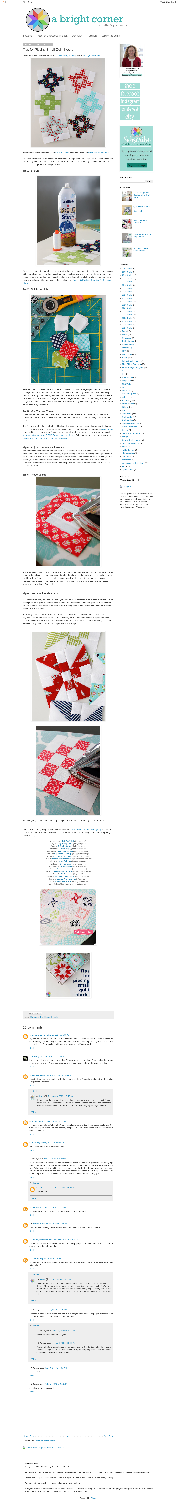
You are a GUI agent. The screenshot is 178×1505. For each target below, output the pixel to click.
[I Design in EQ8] (128, 487)
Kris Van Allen (38, 1075)
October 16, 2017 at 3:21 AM (52, 1056)
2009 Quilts (127, 272)
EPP (124, 351)
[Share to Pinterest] (41, 1013)
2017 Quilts (127, 298)
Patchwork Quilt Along (66, 55)
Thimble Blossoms (64, 851)
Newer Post (29, 1436)
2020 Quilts (127, 308)
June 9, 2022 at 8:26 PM (56, 1368)
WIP (124, 466)
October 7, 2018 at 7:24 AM (54, 1207)
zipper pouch (128, 469)
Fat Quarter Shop (92, 55)
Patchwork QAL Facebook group (86, 829)
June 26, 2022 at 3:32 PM (63, 1331)
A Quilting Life (65, 874)
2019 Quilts (127, 305)
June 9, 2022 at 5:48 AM (56, 1310)
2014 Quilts (127, 288)
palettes (125, 397)
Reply (31, 1048)
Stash (124, 446)
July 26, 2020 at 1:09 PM (51, 1258)
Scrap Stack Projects (131, 433)
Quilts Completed (129, 427)
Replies (35, 1091)
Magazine (126, 381)
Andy (41, 1096)
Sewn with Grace (64, 869)
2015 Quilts (127, 291)
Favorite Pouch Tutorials (140, 221)
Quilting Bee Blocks (130, 423)
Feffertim (37, 1223)
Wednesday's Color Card (133, 463)
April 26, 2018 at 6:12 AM (55, 1121)
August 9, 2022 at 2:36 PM (64, 1343)
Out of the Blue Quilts (64, 876)
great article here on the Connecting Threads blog (46, 438)
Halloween (126, 371)
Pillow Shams (128, 403)
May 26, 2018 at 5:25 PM (54, 1143)
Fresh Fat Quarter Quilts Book (52, 36)
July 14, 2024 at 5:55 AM (56, 1384)
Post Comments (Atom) (45, 1441)
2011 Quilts (127, 278)
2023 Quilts (127, 318)
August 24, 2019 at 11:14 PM (55, 1223)
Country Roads (62, 152)
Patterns (27, 36)
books (124, 334)
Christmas (126, 338)
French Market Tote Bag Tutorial (142, 235)
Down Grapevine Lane (62, 871)
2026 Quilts (127, 328)
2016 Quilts (127, 295)
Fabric (125, 357)
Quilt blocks (45, 1017)
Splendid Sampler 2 (130, 443)
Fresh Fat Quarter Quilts (133, 367)
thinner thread (107, 429)
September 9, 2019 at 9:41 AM (62, 1188)
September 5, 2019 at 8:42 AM (65, 1239)
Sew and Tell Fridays (131, 440)
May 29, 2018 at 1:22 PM (55, 1159)
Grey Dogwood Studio (61, 856)
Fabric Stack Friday (130, 361)
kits (123, 374)
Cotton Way (64, 849)
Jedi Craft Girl (68, 841)
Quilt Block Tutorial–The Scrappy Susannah (142, 208)
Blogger (94, 1498)
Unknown (43, 1188)
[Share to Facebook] (38, 1013)
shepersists (37, 1121)
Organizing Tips (129, 394)
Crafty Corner (128, 341)
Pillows (125, 407)
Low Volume (127, 377)
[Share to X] (35, 1013)
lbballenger (37, 1143)
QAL (124, 410)
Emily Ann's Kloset (63, 881)
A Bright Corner (64, 846)
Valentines (126, 460)
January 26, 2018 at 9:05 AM (58, 1075)
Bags (124, 331)
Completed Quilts (111, 36)
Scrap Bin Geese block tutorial (141, 249)
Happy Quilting (64, 861)
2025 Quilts (127, 324)
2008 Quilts (127, 268)
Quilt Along (34, 1017)
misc (124, 387)
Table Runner (128, 450)
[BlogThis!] (33, 1013)
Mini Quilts (126, 384)
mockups (126, 390)
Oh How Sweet (66, 864)
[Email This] (30, 1013)
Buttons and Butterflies (61, 859)
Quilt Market (127, 420)
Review (125, 430)
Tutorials (92, 36)
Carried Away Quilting (66, 879)
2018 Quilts (127, 301)
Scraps (125, 436)
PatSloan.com (66, 866)
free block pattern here (98, 152)
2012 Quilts (127, 282)
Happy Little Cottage (63, 854)
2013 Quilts (127, 285)
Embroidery (127, 348)
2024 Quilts (127, 321)
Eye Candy (127, 354)
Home (68, 1436)
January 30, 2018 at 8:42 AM (60, 1096)
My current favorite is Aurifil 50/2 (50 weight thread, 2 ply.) (49, 435)
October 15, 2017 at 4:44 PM (56, 1035)
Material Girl (37, 1035)
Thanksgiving (128, 453)
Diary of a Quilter (64, 844)
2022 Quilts (127, 315)
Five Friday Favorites (131, 364)
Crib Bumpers (128, 344)
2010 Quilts (127, 275)
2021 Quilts (127, 311)
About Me (77, 36)
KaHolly (35, 1056)
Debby (36, 1258)
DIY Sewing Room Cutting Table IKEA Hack (142, 194)
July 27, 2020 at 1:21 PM (60, 1279)
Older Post (108, 1436)
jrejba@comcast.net (42, 1239)
